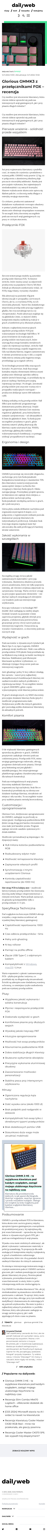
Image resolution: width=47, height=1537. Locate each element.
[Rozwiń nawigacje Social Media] (16, 1524)
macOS (9, 967)
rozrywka (25, 11)
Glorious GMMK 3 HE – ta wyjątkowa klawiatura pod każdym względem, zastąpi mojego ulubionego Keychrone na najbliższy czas (23, 1182)
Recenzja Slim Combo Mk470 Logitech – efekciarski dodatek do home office (24, 1403)
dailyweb (5, 71)
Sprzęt (18, 71)
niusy (6, 11)
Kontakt (42, 1504)
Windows (31, 964)
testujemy (38, 11)
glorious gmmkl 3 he (33, 1322)
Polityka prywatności (10, 1504)
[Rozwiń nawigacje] (14, 1508)
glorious (17, 1322)
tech (15, 11)
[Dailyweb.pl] (23, 6)
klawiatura (6, 1326)
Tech (11, 71)
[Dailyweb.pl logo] (23, 1482)
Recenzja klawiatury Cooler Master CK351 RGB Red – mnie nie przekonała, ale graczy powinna (24, 1424)
